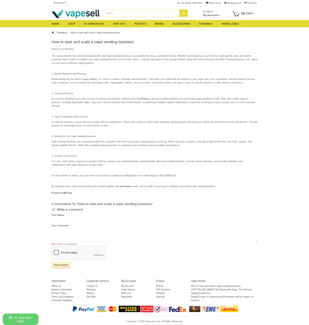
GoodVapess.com (146, 98)
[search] (183, 13)
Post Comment (61, 265)
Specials (160, 296)
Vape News (198, 280)
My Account (127, 286)
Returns (90, 293)
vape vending (90, 79)
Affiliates (160, 293)
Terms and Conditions (63, 296)
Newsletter (126, 296)
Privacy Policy (59, 293)
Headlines (62, 32)
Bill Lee (67, 193)
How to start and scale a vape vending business (95, 32)
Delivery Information (62, 289)
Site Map (91, 296)
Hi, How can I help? (23, 319)
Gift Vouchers (163, 289)
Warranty (91, 289)
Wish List (126, 293)
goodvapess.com (129, 186)
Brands (159, 286)
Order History (128, 289)
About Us (56, 286)
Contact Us (92, 286)
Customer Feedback (62, 300)
